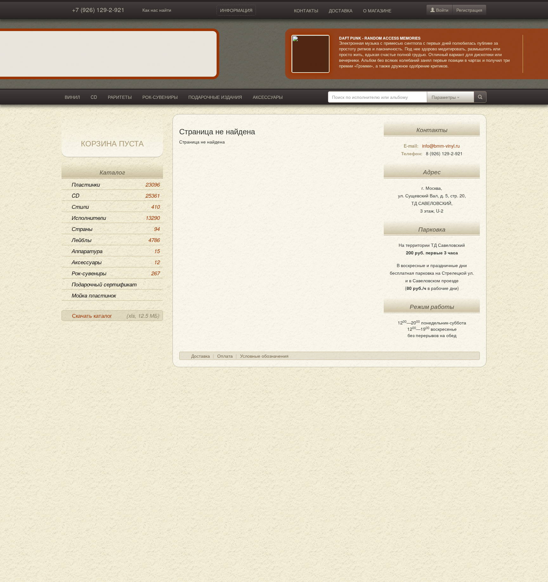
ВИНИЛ (72, 97)
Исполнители (116, 217)
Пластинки (116, 184)
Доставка (200, 356)
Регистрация (469, 10)
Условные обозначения (264, 356)
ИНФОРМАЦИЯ (236, 10)
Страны (116, 229)
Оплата (225, 356)
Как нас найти (156, 10)
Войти (441, 10)
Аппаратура (116, 251)
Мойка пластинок (94, 295)
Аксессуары (116, 262)
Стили (116, 206)
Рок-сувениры (116, 273)
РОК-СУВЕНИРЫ (160, 97)
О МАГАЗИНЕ (377, 10)
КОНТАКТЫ (306, 10)
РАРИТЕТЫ (120, 97)
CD (94, 97)
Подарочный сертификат (104, 284)
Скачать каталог (116, 315)
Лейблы (116, 240)
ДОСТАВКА (340, 10)
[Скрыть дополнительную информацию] (532, 54)
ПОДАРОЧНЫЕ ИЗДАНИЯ (215, 97)
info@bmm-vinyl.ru (441, 146)
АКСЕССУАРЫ (268, 97)
